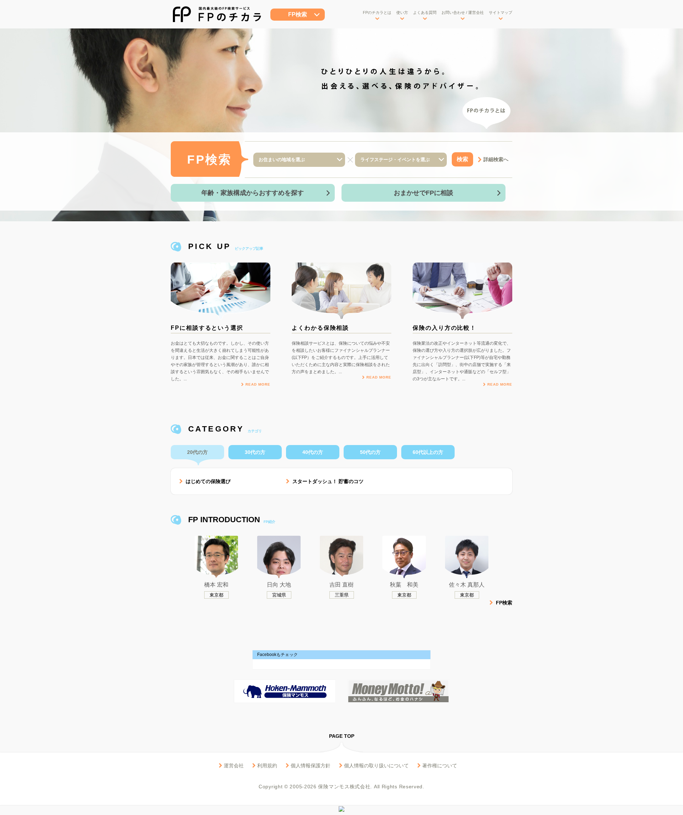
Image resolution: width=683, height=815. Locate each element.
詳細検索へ (495, 159)
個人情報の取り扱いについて (376, 765)
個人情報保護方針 (309, 765)
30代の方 (255, 452)
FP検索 (297, 14)
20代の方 (197, 452)
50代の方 (370, 452)
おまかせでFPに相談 (423, 192)
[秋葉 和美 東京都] (404, 541)
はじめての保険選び (207, 481)
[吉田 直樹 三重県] (341, 541)
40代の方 (312, 452)
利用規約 (266, 765)
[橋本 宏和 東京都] (216, 541)
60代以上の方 (428, 452)
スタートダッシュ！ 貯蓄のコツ (327, 481)
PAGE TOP (341, 736)
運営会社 (233, 765)
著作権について (439, 765)
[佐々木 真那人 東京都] (466, 541)
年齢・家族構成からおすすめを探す (252, 192)
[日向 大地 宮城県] (278, 541)
